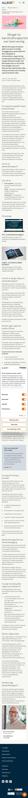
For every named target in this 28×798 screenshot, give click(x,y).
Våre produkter (6, 754)
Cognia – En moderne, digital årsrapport (12, 263)
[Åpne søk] (19, 2)
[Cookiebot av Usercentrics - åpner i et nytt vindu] (19, 368)
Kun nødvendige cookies (14, 429)
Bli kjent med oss (12, 7)
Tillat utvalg (14, 424)
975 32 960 (6, 738)
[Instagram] (10, 781)
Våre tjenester (5, 751)
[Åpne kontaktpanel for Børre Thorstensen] (14, 722)
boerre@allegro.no (8, 736)
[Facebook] (7, 781)
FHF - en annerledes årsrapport (13, 234)
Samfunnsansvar (6, 772)
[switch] (24, 399)
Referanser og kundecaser (9, 757)
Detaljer (21, 415)
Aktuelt (4, 9)
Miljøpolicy (5, 776)
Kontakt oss (5, 766)
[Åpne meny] (23, 2)
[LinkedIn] (3, 781)
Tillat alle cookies (14, 420)
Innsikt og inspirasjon (7, 761)
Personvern (5, 769)
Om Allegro (5, 747)
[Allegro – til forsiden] (8, 2)
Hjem (3, 7)
